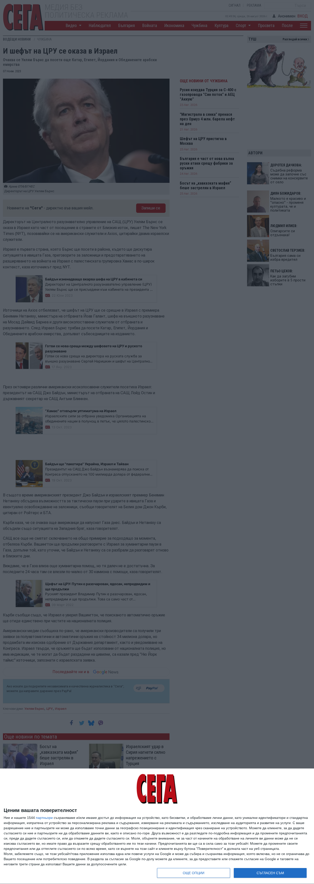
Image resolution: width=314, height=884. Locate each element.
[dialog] (157, 826)
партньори (44, 817)
